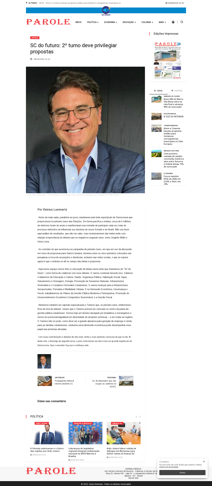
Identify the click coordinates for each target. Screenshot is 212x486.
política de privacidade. (169, 467)
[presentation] (136, 417)
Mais (161, 22)
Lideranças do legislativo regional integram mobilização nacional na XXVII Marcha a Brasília (84, 452)
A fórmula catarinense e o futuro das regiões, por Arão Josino (47, 450)
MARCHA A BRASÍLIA (82, 423)
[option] (81, 3)
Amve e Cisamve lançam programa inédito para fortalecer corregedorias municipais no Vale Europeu (80, 3)
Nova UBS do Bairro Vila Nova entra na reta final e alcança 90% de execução (173, 103)
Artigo (35, 38)
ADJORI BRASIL (170, 114)
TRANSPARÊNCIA (171, 125)
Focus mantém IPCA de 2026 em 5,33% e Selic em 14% (172, 180)
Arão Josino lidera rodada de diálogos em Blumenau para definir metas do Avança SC (121, 451)
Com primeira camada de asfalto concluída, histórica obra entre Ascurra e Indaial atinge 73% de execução (174, 160)
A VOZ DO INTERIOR (173, 116)
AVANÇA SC (117, 423)
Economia (109, 22)
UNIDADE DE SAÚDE (172, 96)
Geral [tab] (160, 90)
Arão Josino (41, 423)
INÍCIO (78, 22)
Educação (128, 22)
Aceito (182, 472)
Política (91, 22)
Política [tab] (178, 90)
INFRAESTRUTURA (171, 151)
